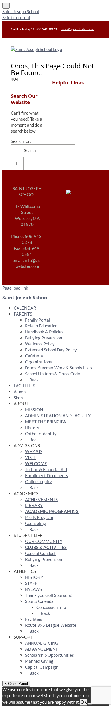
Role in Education (41, 325)
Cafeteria (34, 355)
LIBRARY (34, 505)
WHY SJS (33, 451)
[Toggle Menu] (6, 6)
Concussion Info (51, 607)
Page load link (15, 287)
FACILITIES (24, 385)
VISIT (30, 457)
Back (33, 379)
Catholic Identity (41, 433)
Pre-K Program (39, 517)
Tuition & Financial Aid (46, 469)
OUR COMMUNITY (43, 541)
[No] (89, 704)
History (32, 427)
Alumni (20, 391)
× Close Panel (16, 683)
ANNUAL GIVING (41, 643)
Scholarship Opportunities (49, 655)
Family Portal (37, 319)
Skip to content (16, 17)
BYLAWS (33, 589)
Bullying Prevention (43, 337)
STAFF (31, 583)
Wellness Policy (40, 343)
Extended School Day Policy (51, 349)
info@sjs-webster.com (77, 29)
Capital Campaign (41, 667)
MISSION (34, 409)
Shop (18, 397)
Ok (83, 702)
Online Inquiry (38, 481)
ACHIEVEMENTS (41, 499)
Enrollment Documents (46, 475)
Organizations (38, 361)
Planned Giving (39, 661)
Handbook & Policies (44, 331)
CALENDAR (25, 307)
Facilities (33, 619)
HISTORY (34, 577)
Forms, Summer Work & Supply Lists (58, 367)
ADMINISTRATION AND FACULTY (58, 415)
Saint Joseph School (20, 11)
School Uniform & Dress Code (52, 373)
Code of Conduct (40, 553)
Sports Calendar (40, 601)
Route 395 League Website (50, 625)
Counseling (35, 523)
